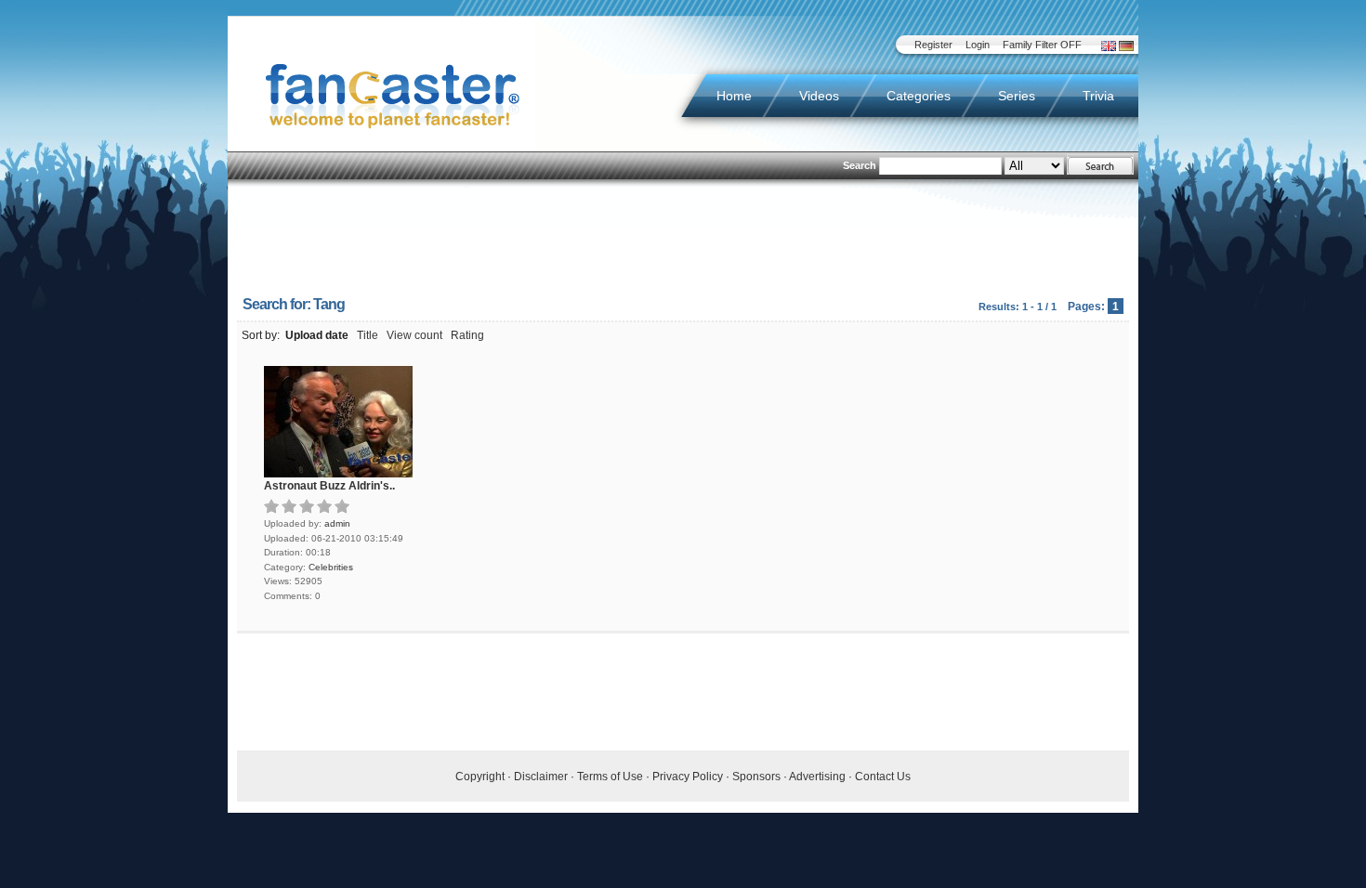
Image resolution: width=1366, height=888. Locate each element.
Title (367, 335)
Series (1016, 95)
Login (977, 44)
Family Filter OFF (1042, 44)
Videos (819, 95)
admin (337, 523)
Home (734, 95)
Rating (467, 335)
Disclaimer (541, 776)
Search (859, 165)
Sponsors (756, 776)
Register (933, 44)
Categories (919, 95)
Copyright (480, 776)
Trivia (1098, 95)
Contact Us (883, 776)
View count (414, 335)
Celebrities (331, 567)
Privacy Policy (687, 776)
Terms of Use (610, 776)
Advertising (817, 776)
